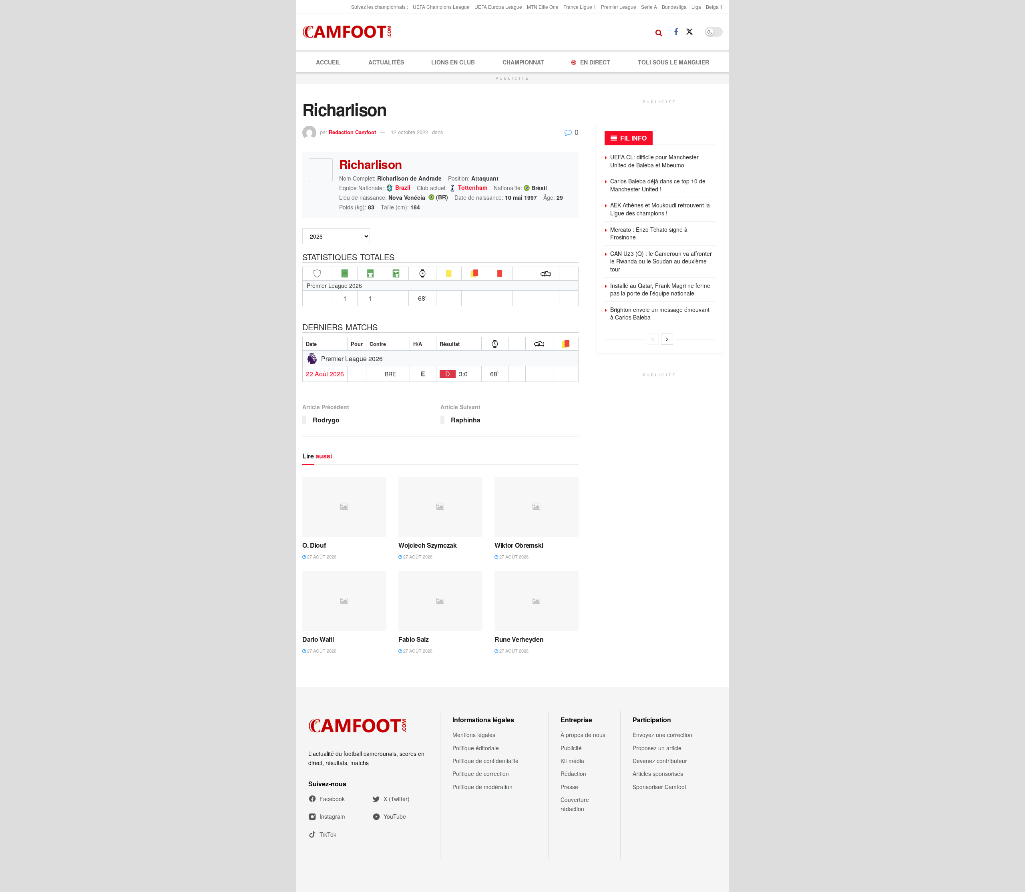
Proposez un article (657, 748)
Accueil (328, 62)
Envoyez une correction (662, 735)
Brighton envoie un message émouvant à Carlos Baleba (659, 313)
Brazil (402, 187)
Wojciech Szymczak (427, 545)
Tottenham (472, 187)
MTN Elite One (543, 6)
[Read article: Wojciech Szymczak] (440, 507)
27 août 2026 (321, 556)
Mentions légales (473, 735)
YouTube (395, 816)
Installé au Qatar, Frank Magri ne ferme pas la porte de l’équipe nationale (660, 289)
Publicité (571, 748)
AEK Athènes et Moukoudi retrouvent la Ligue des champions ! (660, 209)
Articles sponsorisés (658, 773)
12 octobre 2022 (409, 132)
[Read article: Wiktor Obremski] (536, 507)
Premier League (618, 6)
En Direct (595, 62)
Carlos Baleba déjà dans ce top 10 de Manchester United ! (657, 185)
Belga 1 (714, 6)
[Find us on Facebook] (676, 32)
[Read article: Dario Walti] (344, 601)
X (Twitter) (397, 799)
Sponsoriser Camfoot (659, 787)
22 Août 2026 (325, 374)
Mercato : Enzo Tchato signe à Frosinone (648, 233)
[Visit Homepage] (349, 32)
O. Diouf (314, 545)
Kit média (572, 761)
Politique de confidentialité (485, 761)
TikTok (328, 834)
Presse (569, 787)
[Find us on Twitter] (689, 31)
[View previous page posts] (653, 339)
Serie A (649, 6)
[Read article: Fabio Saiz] (440, 601)
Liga (696, 6)
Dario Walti (318, 639)
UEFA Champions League (441, 6)
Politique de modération (482, 787)
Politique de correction (480, 773)
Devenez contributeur (660, 761)
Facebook (332, 799)
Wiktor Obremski (518, 545)
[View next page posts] (667, 339)
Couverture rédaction (575, 804)
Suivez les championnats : (379, 6)
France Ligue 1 (579, 6)
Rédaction (573, 773)
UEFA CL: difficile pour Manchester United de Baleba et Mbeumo (654, 161)
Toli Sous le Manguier (673, 62)
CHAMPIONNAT (523, 62)
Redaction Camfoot (352, 132)
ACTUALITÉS (386, 62)
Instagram (332, 816)
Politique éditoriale (475, 748)
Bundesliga (674, 6)
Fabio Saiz (413, 639)
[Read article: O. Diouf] (344, 507)
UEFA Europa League (498, 6)
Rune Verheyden (519, 639)
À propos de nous (583, 735)
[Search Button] (658, 32)
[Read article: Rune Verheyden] (536, 601)
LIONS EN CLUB (453, 62)
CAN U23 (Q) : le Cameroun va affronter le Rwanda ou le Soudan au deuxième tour (661, 261)
